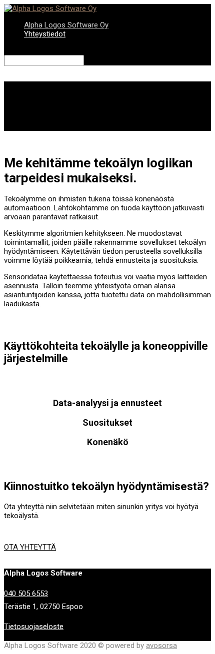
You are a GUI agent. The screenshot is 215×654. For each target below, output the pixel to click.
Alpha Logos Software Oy (66, 24)
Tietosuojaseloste (34, 626)
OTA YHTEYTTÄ (30, 547)
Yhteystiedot (45, 33)
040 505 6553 (26, 593)
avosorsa (161, 645)
